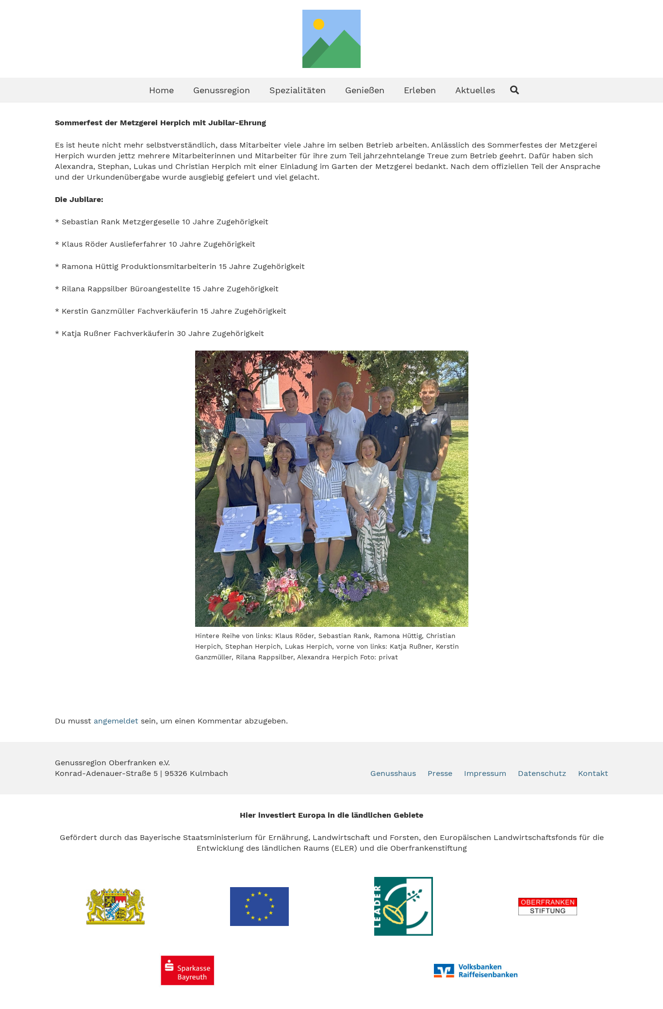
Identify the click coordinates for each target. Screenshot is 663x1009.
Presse (440, 773)
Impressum (485, 773)
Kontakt (593, 773)
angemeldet (116, 720)
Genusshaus (393, 773)
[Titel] (331, 39)
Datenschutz (542, 773)
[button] (257, 89)
